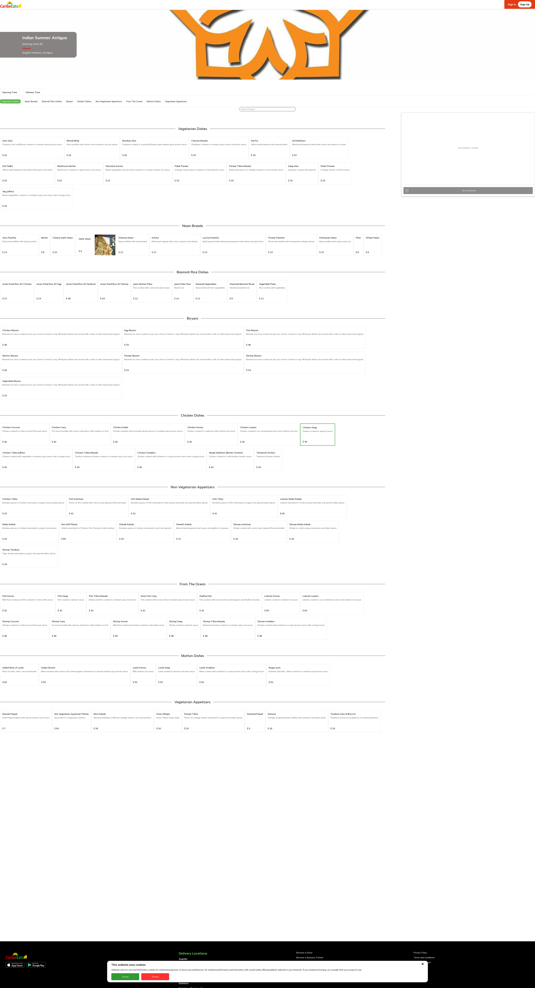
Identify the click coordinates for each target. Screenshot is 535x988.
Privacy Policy (420, 952)
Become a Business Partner (309, 957)
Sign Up (524, 4)
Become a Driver (304, 952)
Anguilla (183, 959)
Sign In (512, 4)
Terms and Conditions (424, 957)
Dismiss (155, 977)
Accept (125, 977)
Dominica (183, 983)
